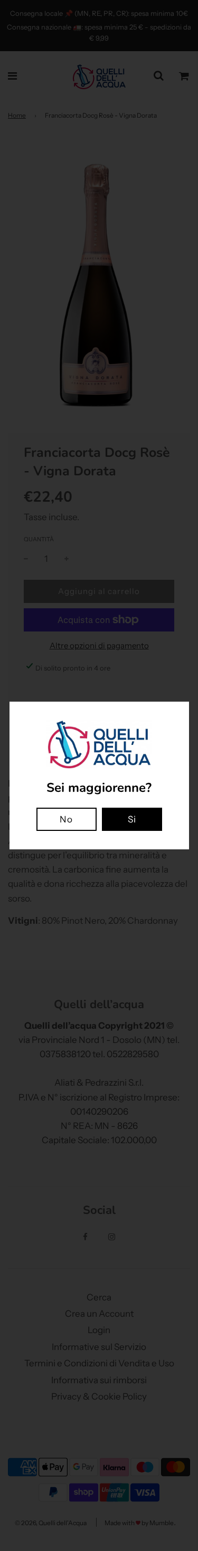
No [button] (66, 819)
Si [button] (132, 819)
